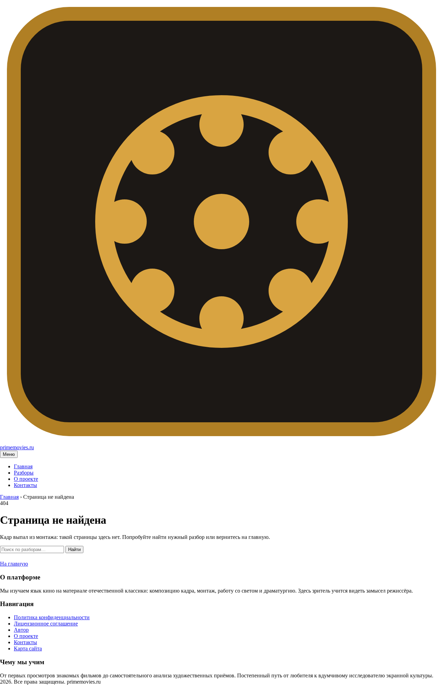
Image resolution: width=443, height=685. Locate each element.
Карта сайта (28, 648)
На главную (14, 564)
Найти (74, 549)
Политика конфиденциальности (52, 617)
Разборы (24, 473)
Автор (21, 630)
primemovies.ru (17, 447)
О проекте (26, 479)
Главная (23, 466)
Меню (9, 454)
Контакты (25, 485)
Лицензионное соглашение (46, 624)
